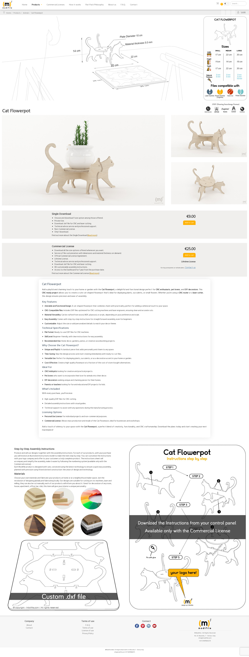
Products (36, 4)
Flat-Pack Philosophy (94, 4)
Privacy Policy (87, 633)
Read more (92, 235)
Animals (26, 12)
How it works (75, 4)
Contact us (190, 267)
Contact (133, 4)
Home (24, 4)
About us (112, 4)
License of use (88, 630)
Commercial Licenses (56, 4)
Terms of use (87, 628)
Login (243, 12)
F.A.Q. (123, 4)
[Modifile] (7, 5)
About (29, 625)
